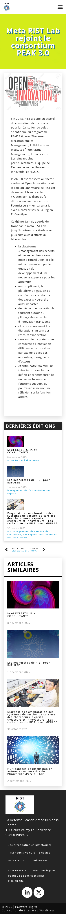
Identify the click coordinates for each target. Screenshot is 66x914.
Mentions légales (44, 870)
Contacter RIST (18, 870)
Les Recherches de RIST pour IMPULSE (28, 481)
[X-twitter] (39, 892)
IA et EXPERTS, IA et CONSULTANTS (22, 451)
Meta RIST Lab (17, 860)
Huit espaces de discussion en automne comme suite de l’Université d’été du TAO (30, 771)
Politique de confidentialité (26, 875)
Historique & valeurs (21, 852)
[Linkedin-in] (27, 892)
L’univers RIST (39, 860)
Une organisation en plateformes (30, 845)
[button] (60, 7)
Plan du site (16, 880)
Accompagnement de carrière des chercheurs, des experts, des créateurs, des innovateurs (32, 534)
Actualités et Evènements (23, 460)
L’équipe (44, 852)
